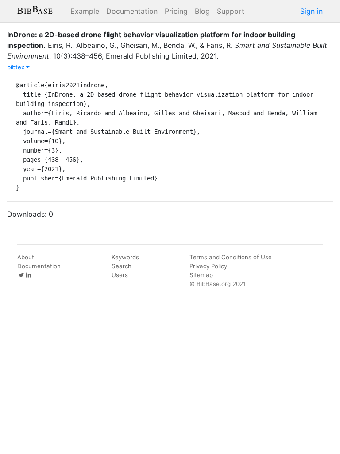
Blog (202, 11)
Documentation (132, 11)
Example (84, 11)
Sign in (311, 11)
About (25, 257)
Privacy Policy (208, 266)
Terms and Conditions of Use (230, 257)
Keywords (125, 257)
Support (230, 11)
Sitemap (201, 274)
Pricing (176, 11)
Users (120, 274)
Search (121, 266)
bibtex (16, 66)
